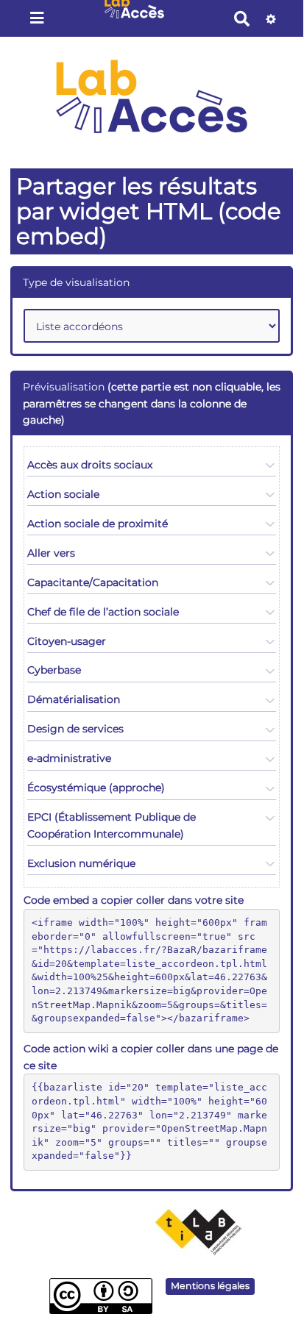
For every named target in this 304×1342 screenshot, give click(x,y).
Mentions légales (210, 1285)
